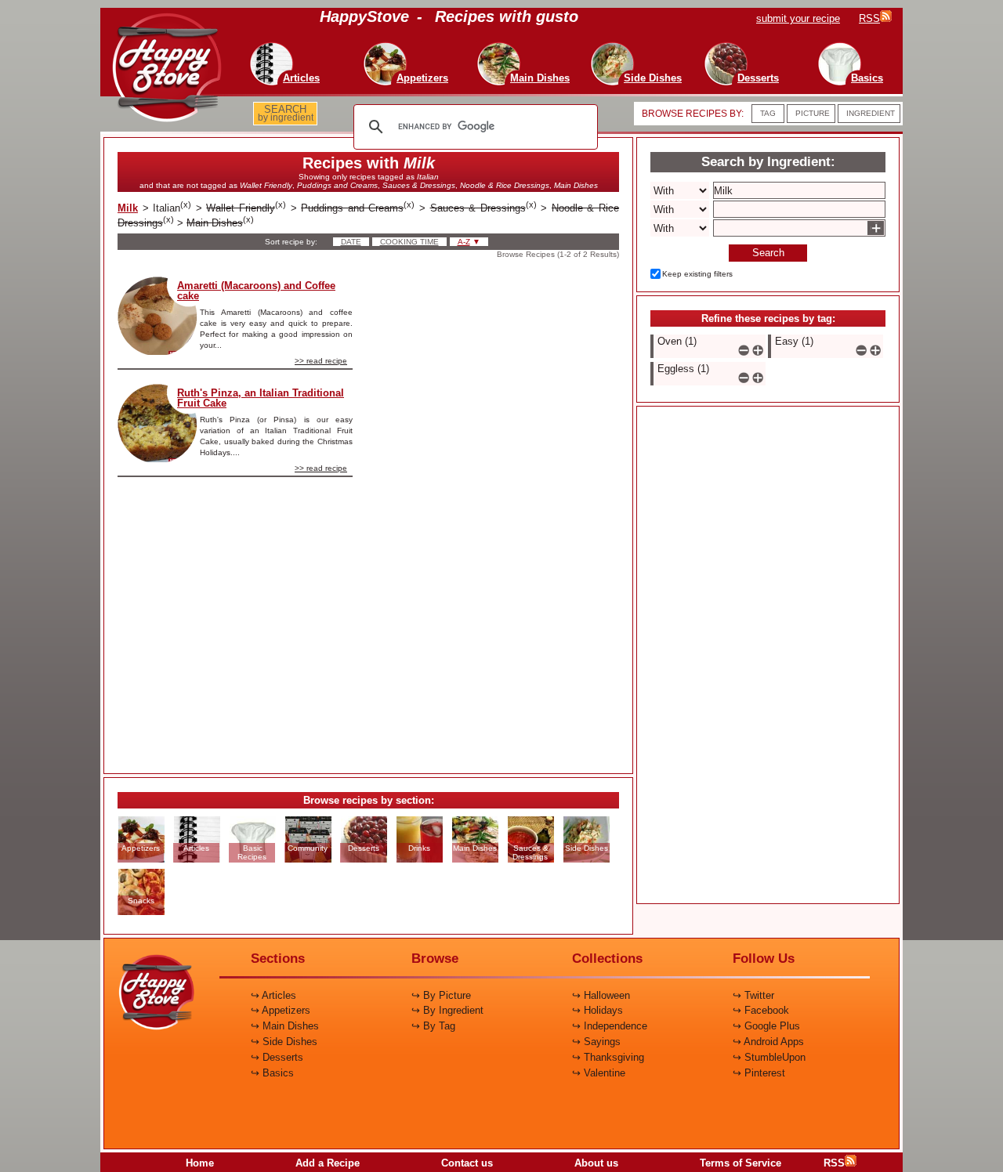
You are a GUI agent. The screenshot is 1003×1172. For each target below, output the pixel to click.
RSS (834, 1163)
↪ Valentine (598, 1073)
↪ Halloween (601, 995)
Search (768, 253)
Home (200, 1163)
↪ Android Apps (768, 1041)
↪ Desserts (277, 1057)
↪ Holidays (597, 1010)
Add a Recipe (327, 1163)
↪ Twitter (753, 995)
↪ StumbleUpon (769, 1057)
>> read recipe (321, 360)
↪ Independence (609, 1026)
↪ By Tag (433, 1026)
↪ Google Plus (766, 1026)
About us (596, 1163)
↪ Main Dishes (285, 1026)
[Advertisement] (499, 512)
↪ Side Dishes (284, 1041)
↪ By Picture (441, 995)
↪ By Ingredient (447, 1010)
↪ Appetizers (280, 1010)
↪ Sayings (596, 1041)
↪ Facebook (761, 1010)
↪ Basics (272, 1073)
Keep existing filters (697, 273)
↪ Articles (273, 995)
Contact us (467, 1163)
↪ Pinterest (759, 1073)
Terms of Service (740, 1163)
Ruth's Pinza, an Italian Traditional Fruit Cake (260, 398)
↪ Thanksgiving (608, 1057)
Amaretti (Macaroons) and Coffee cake (256, 291)
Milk (128, 208)
